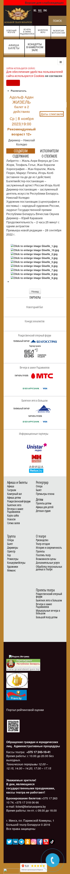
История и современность (49, 547)
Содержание (21, 156)
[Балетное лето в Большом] (43, 408)
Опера (39, 486)
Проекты (40, 551)
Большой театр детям (46, 617)
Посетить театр (43, 555)
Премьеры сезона (45, 494)
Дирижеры (12, 547)
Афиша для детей (44, 507)
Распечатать (19, 90)
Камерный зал (14, 494)
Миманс (11, 570)
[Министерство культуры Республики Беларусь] (17, 680)
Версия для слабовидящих (44, 3)
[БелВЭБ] (35, 353)
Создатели (21, 151)
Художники (12, 566)
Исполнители (49, 151)
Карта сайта (13, 515)
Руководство (42, 540)
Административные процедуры (36, 746)
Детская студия (43, 511)
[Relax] (36, 469)
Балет (38, 490)
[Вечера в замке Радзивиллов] (42, 375)
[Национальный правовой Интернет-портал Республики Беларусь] (16, 695)
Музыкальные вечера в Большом (48, 612)
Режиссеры (12, 559)
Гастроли (11, 490)
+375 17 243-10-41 (38, 752)
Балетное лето (14, 505)
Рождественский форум (19, 501)
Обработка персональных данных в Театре (49, 568)
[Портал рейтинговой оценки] (13, 726)
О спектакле (49, 156)
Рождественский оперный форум (49, 595)
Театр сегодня (43, 544)
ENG (45, 10)
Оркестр (11, 551)
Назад (35, 291)
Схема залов (13, 523)
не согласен (53, 76)
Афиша (10, 486)
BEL (35, 10)
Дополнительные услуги (48, 562)
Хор (9, 555)
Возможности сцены (46, 559)
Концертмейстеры (16, 562)
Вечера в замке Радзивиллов (15, 510)
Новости (11, 519)
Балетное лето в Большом (49, 600)
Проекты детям (43, 503)
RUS (40, 10)
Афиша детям (14, 497)
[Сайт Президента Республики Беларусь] (23, 665)
